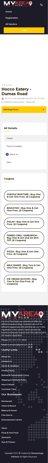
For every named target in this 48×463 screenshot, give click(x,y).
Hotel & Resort (8, 406)
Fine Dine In (6, 415)
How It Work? (7, 384)
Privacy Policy (7, 370)
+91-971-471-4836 (17, 340)
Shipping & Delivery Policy (13, 380)
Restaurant (6, 401)
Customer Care (8, 389)
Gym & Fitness (8, 442)
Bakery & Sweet (9, 410)
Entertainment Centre (11, 419)
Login (24, 30)
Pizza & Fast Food (9, 432)
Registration (12, 18)
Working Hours (11, 109)
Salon (4, 428)
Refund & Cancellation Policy (15, 375)
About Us (5, 356)
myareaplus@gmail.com (17, 344)
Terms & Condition (10, 366)
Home (9, 12)
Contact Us (6, 361)
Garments (6, 437)
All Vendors (11, 24)
